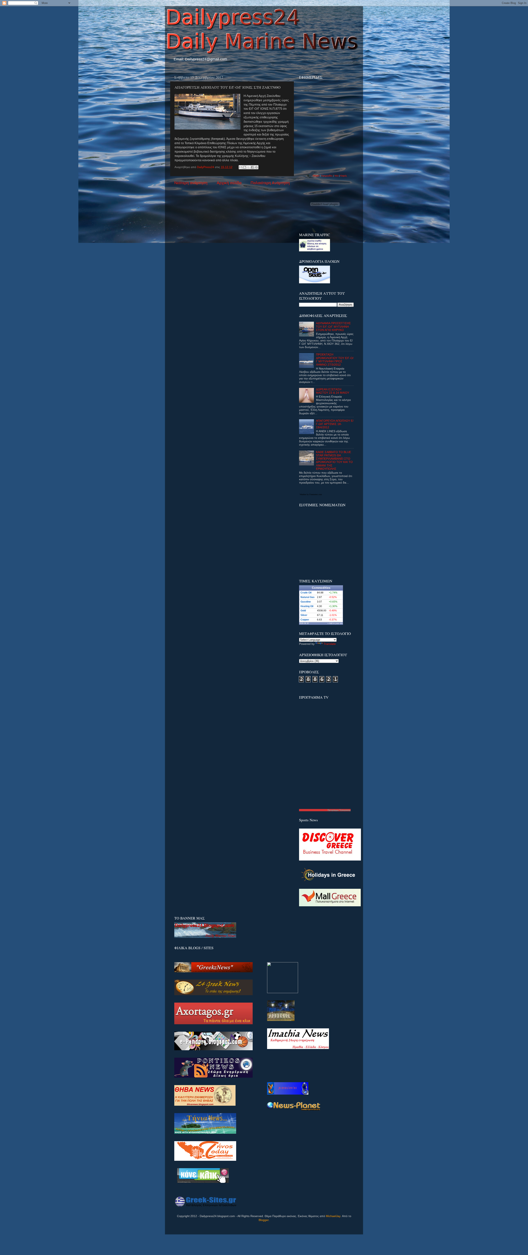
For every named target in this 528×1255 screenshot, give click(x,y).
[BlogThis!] (245, 167)
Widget (316, 175)
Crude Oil (306, 592)
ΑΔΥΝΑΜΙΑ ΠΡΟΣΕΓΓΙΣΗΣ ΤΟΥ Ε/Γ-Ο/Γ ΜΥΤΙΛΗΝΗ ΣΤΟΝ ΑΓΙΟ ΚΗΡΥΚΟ (333, 326)
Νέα (337, 175)
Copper (305, 619)
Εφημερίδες (327, 175)
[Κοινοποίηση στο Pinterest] (256, 167)
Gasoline (306, 601)
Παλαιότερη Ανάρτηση (270, 183)
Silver (304, 615)
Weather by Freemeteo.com (311, 494)
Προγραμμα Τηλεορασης (339, 810)
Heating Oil (307, 606)
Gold (303, 610)
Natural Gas (308, 597)
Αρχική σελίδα (229, 183)
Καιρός (343, 175)
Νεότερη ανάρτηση (190, 183)
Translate (330, 643)
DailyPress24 (206, 167)
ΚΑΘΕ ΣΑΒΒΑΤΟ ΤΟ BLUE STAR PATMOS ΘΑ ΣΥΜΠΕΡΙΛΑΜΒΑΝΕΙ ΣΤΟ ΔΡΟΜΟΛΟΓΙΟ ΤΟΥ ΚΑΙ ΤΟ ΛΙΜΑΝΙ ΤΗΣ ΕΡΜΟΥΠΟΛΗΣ (334, 460)
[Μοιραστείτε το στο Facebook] (252, 167)
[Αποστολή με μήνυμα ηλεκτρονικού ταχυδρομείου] (241, 167)
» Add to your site (335, 623)
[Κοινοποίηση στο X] (248, 167)
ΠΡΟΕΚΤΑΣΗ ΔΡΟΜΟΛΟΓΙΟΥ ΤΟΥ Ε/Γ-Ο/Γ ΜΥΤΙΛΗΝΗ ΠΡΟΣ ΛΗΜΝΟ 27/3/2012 (335, 359)
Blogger (264, 1220)
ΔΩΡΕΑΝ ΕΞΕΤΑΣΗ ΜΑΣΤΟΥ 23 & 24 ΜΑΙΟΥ (332, 391)
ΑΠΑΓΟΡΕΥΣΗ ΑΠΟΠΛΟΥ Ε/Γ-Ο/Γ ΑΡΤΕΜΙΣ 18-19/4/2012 (335, 424)
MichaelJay (333, 1216)
